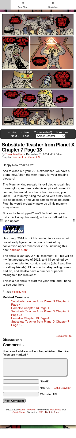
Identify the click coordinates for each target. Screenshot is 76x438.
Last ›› (27, 136)
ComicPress (18, 412)
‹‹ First (12, 132)
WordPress (55, 409)
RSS (41, 412)
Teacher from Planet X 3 (26, 157)
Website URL (49, 394)
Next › (15, 136)
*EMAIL (55, 387)
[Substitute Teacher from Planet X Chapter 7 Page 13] (38, 126)
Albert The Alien (27, 409)
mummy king (19, 291)
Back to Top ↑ (52, 412)
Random (62, 132)
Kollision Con (18, 249)
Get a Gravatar (62, 387)
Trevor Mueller (13, 154)
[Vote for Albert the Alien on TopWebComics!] (13, 232)
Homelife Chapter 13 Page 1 (30, 308)
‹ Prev (26, 132)
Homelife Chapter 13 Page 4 (30, 318)
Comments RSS (64, 336)
